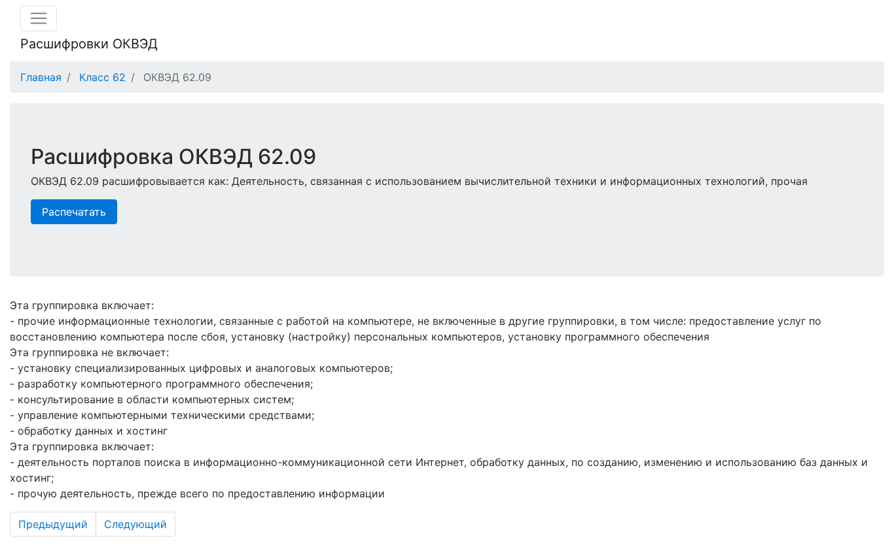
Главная (41, 77)
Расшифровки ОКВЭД (89, 44)
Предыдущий (53, 524)
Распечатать (74, 211)
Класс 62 (102, 77)
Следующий (135, 524)
